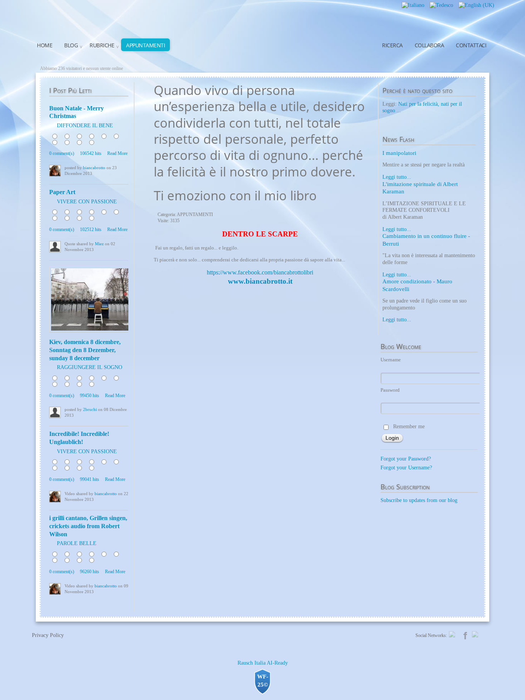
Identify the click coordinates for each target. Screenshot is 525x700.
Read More (117, 153)
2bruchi (90, 409)
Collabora (429, 45)
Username (390, 359)
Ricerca (392, 45)
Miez (99, 243)
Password (390, 390)
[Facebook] (465, 635)
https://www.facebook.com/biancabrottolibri (260, 272)
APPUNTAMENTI (145, 45)
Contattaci (471, 45)
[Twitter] (452, 634)
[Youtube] (475, 634)
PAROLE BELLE (76, 543)
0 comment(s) (61, 153)
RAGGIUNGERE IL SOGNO (89, 367)
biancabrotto (94, 167)
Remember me (409, 426)
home (44, 45)
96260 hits (89, 571)
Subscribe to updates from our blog (418, 500)
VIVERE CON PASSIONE (87, 202)
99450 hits (89, 395)
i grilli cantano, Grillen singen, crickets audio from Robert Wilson (88, 526)
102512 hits (90, 229)
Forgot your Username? (406, 468)
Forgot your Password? (405, 459)
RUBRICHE (102, 45)
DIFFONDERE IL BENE (85, 125)
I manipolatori (399, 153)
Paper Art (62, 192)
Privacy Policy (48, 635)
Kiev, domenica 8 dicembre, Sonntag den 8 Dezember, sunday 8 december (85, 350)
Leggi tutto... (396, 177)
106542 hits (90, 153)
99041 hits (89, 479)
